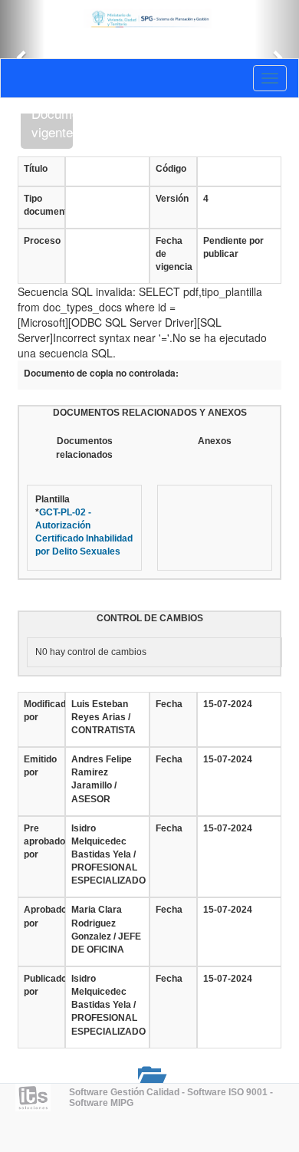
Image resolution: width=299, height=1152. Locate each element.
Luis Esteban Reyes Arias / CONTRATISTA (103, 717)
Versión (172, 198)
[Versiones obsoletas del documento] (149, 1076)
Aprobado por (41, 916)
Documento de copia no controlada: (101, 373)
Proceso (41, 240)
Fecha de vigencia (173, 253)
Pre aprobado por (41, 841)
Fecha (169, 704)
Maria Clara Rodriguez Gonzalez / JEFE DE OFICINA (106, 929)
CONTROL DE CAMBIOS (150, 618)
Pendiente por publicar (233, 247)
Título (36, 168)
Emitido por (40, 766)
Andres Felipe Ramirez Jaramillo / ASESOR (101, 779)
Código (171, 168)
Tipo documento (41, 205)
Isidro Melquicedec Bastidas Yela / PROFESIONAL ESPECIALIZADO (107, 855)
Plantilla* (84, 526)
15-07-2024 (227, 704)
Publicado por (41, 985)
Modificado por (41, 710)
